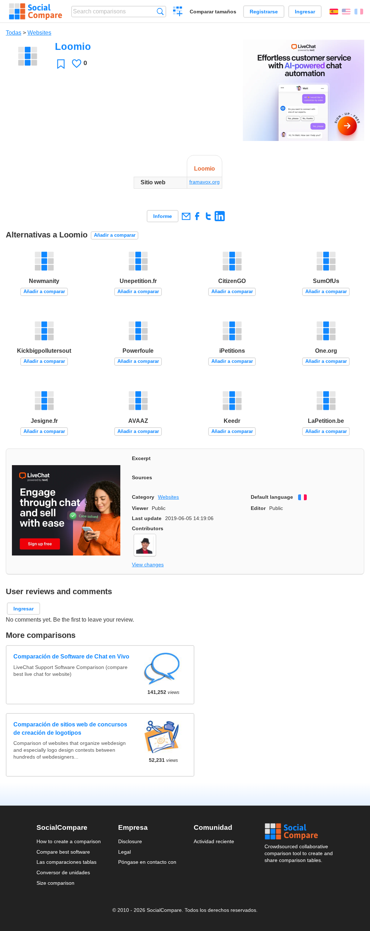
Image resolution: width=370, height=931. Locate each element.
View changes (148, 564)
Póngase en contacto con (147, 862)
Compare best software (63, 852)
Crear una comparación (178, 12)
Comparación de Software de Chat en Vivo (71, 656)
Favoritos (61, 64)
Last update (147, 518)
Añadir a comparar (114, 235)
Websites (39, 33)
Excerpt (141, 458)
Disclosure (130, 841)
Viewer (140, 508)
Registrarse (264, 11)
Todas (13, 33)
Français (358, 11)
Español (334, 11)
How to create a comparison (68, 841)
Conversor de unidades (63, 872)
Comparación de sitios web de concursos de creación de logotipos (70, 728)
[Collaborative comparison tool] (35, 11)
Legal (124, 852)
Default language (272, 497)
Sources (142, 477)
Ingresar (305, 11)
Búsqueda (160, 11)
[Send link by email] (186, 216)
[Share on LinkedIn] (219, 216)
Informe (162, 216)
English (346, 11)
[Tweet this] (208, 216)
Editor (258, 508)
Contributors (147, 528)
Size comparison (55, 883)
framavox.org (204, 182)
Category (143, 497)
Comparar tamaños (213, 11)
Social (299, 831)
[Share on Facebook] (197, 216)
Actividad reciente (214, 841)
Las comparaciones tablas (66, 862)
